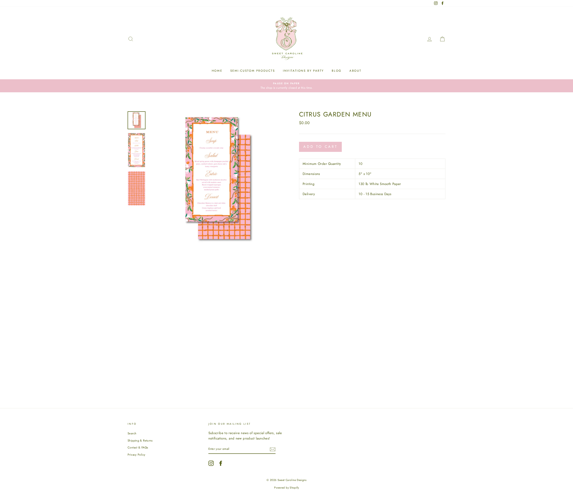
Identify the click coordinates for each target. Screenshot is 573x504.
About (355, 71)
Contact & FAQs (138, 447)
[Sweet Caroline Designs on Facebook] (220, 463)
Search (132, 433)
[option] (286, 86)
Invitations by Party (303, 71)
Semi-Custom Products (252, 71)
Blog (336, 71)
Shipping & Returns (140, 440)
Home (217, 71)
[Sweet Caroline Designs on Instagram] (211, 463)
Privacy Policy (136, 454)
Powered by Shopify (286, 488)
